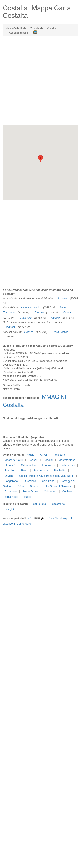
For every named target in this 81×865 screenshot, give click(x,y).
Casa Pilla (26, 317)
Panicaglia (59, 454)
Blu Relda (60, 470)
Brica (24, 470)
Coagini (48, 460)
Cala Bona (48, 481)
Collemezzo (68, 465)
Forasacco (48, 465)
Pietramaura (40, 470)
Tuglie (27, 496)
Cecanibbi (11, 491)
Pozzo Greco (30, 491)
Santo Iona (39, 504)
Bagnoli (33, 460)
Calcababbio (28, 465)
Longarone (11, 481)
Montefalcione (67, 460)
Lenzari (10, 465)
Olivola (9, 475)
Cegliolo (67, 491)
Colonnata (50, 491)
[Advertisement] (40, 80)
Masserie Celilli (14, 460)
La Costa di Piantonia (59, 486)
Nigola (30, 454)
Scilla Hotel (11, 496)
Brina (21, 486)
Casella (28, 332)
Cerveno (35, 486)
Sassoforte (58, 504)
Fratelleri (10, 470)
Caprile (55, 317)
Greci (43, 454)
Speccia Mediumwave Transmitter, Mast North (46, 475)
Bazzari (39, 312)
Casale (67, 312)
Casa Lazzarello (30, 307)
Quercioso (30, 481)
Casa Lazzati (60, 332)
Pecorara (62, 298)
